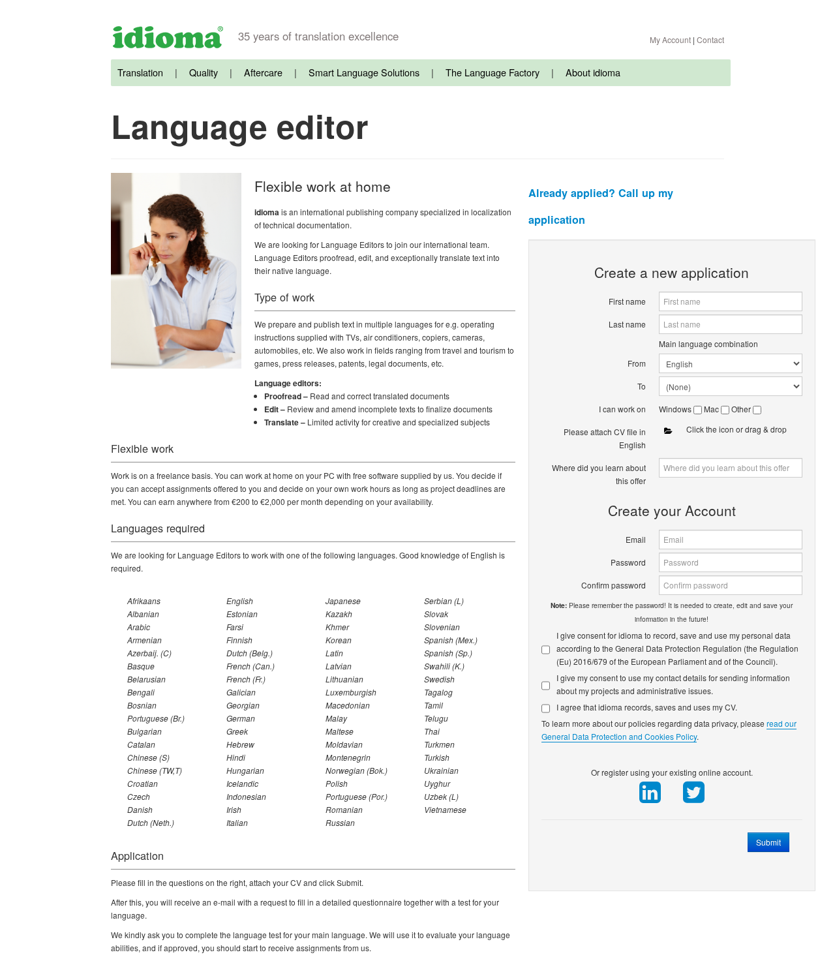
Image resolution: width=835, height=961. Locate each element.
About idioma (593, 72)
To (641, 385)
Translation (140, 72)
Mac (712, 408)
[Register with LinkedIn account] (650, 792)
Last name (627, 323)
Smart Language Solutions (364, 72)
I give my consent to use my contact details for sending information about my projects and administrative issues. (673, 684)
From (637, 363)
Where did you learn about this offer (599, 474)
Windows (676, 408)
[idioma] (168, 37)
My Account (670, 39)
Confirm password (613, 584)
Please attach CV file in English (605, 438)
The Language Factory (492, 72)
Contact (710, 39)
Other (742, 408)
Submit (768, 841)
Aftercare (263, 72)
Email (636, 539)
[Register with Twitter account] (693, 792)
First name (627, 301)
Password (628, 562)
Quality (203, 72)
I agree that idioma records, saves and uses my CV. (646, 706)
